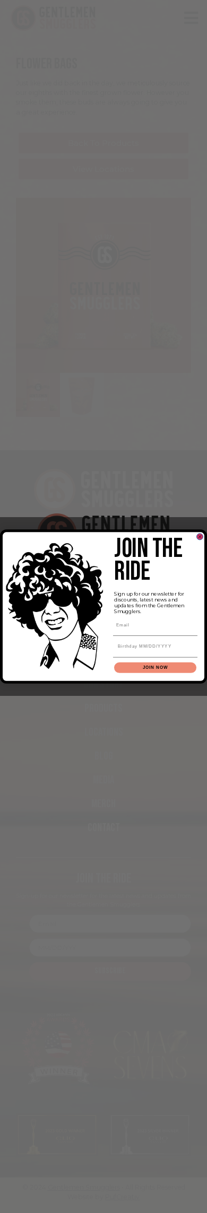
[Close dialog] (200, 537)
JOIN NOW (155, 667)
